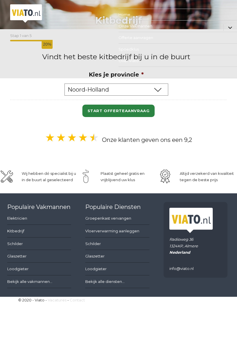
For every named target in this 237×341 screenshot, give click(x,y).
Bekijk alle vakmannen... (29, 281)
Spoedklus (128, 49)
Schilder (15, 243)
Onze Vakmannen (135, 26)
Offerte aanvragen (135, 37)
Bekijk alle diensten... (105, 281)
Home (124, 14)
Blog (122, 72)
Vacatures (57, 300)
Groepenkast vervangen (108, 218)
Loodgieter (18, 268)
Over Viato (128, 60)
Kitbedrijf (15, 231)
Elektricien (17, 218)
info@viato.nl (181, 268)
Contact (77, 300)
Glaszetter (17, 256)
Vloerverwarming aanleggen (112, 231)
